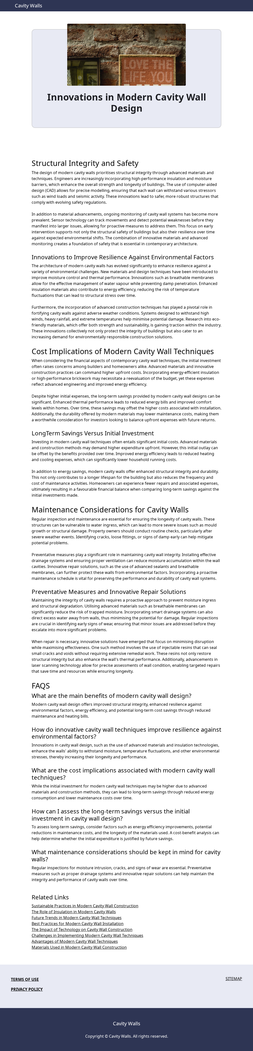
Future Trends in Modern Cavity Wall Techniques (77, 917)
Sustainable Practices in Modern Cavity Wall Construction (85, 906)
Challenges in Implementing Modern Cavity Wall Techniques (87, 935)
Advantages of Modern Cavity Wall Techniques (75, 941)
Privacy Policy (27, 989)
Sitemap (234, 978)
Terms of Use (25, 979)
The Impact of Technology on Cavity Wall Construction (82, 929)
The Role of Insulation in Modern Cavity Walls (74, 911)
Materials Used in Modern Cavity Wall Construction (79, 947)
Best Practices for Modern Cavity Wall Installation (78, 923)
